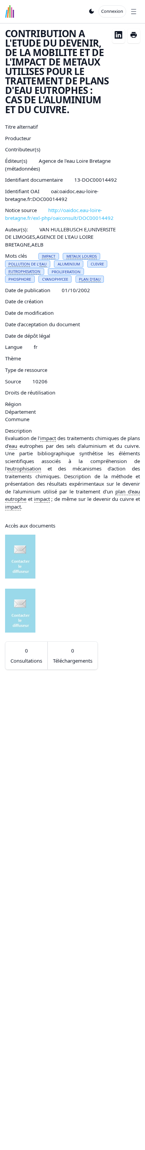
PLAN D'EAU (89, 279)
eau (13, 445)
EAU (23, 90)
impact (48, 438)
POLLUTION (19, 263)
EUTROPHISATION (24, 271)
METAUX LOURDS (81, 256)
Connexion (112, 11)
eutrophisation (24, 468)
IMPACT (29, 61)
